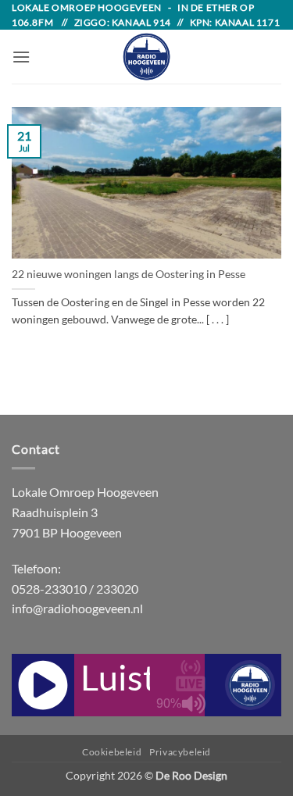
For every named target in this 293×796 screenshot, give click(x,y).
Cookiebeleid (111, 752)
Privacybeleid (180, 752)
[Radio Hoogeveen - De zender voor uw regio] (147, 57)
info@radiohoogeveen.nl (77, 608)
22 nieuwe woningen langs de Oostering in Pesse (128, 274)
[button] (21, 56)
